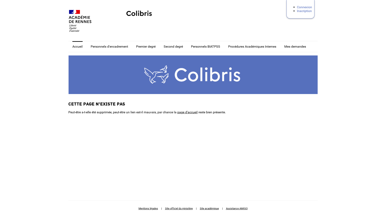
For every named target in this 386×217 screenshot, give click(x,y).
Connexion (304, 7)
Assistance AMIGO (237, 208)
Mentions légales (148, 208)
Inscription (304, 11)
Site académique (209, 208)
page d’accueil (187, 112)
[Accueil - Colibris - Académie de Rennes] (88, 21)
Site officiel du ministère (179, 208)
